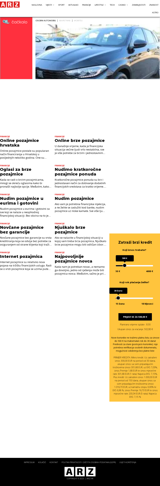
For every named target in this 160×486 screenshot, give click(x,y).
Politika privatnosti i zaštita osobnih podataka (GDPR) (89, 462)
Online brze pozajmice (80, 140)
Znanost (153, 4)
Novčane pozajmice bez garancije (22, 229)
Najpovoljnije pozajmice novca (73, 258)
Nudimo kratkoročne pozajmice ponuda (78, 171)
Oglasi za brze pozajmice (15, 171)
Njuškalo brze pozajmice (70, 229)
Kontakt (54, 462)
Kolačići (42, 462)
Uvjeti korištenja (127, 462)
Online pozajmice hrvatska (19, 143)
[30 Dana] (118, 298)
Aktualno (73, 4)
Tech (112, 4)
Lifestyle (99, 4)
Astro (155, 12)
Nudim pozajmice (74, 198)
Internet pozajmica (21, 256)
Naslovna (37, 4)
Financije (86, 4)
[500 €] (125, 265)
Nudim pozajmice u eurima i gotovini (21, 200)
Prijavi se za (135, 316)
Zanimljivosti (138, 4)
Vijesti (49, 4)
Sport (61, 4)
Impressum (29, 462)
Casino (122, 4)
